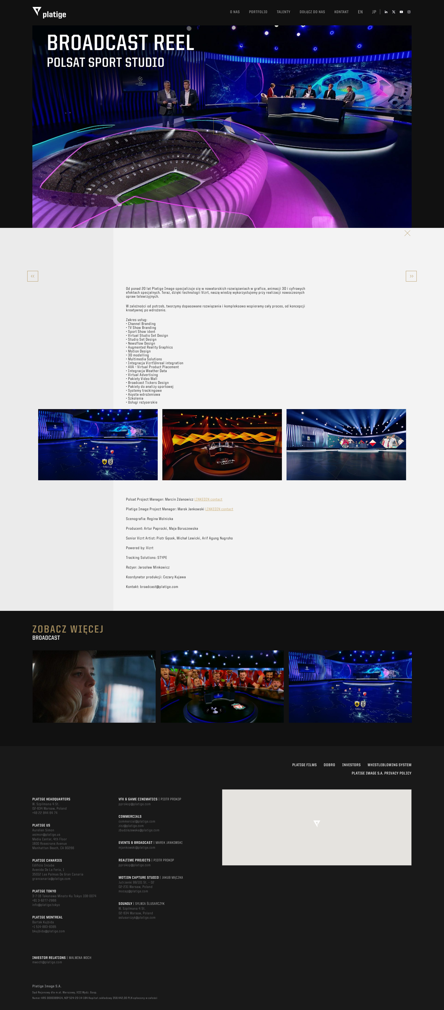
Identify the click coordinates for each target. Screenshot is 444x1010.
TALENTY (283, 12)
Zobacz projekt (94, 696)
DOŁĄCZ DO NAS (312, 12)
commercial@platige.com (137, 821)
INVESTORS (351, 765)
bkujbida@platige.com (48, 931)
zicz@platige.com (131, 826)
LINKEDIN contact (208, 500)
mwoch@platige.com (47, 962)
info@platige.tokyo (46, 905)
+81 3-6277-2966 (44, 901)
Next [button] (411, 686)
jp (374, 12)
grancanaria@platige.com (51, 879)
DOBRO (329, 765)
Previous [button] (32, 686)
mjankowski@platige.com (137, 848)
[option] (98, 444)
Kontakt (341, 12)
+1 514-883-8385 (44, 927)
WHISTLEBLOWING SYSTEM (390, 765)
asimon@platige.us (46, 835)
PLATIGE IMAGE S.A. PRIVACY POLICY (382, 773)
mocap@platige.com (133, 891)
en (360, 12)
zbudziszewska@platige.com (139, 830)
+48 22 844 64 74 (45, 813)
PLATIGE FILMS (304, 765)
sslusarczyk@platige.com (137, 918)
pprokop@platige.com (135, 804)
